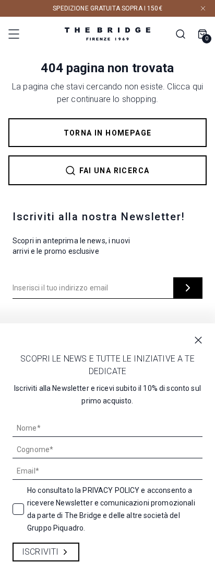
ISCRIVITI (40, 552)
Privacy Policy (110, 490)
